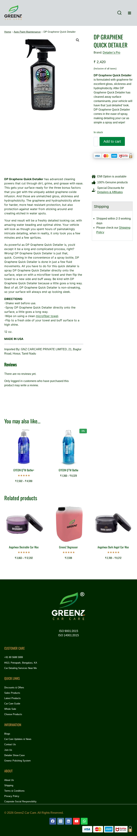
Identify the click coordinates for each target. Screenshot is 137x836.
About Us (9, 780)
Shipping (8, 785)
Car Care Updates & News (17, 739)
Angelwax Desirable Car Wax (24, 547)
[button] (77, 40)
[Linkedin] (68, 821)
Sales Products (12, 693)
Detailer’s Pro (111, 52)
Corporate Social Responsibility (20, 801)
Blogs (7, 733)
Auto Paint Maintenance (27, 31)
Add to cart (112, 141)
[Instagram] (60, 821)
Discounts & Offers (14, 687)
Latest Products (12, 698)
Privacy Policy (11, 796)
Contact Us (10, 744)
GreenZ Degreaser (68, 547)
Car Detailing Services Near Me (20, 668)
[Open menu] (129, 13)
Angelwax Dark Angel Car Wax (113, 547)
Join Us (8, 750)
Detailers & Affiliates (110, 192)
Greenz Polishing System (17, 760)
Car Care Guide (12, 703)
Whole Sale (10, 709)
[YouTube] (76, 821)
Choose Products (13, 714)
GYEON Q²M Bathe (68, 470)
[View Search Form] (119, 13)
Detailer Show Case (14, 755)
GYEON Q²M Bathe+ (23, 470)
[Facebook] (52, 821)
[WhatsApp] (84, 821)
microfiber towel (47, 316)
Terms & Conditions (14, 790)
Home (7, 31)
